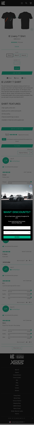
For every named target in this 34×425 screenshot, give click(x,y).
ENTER (17, 237)
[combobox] (17, 232)
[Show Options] (29, 232)
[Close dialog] (31, 186)
